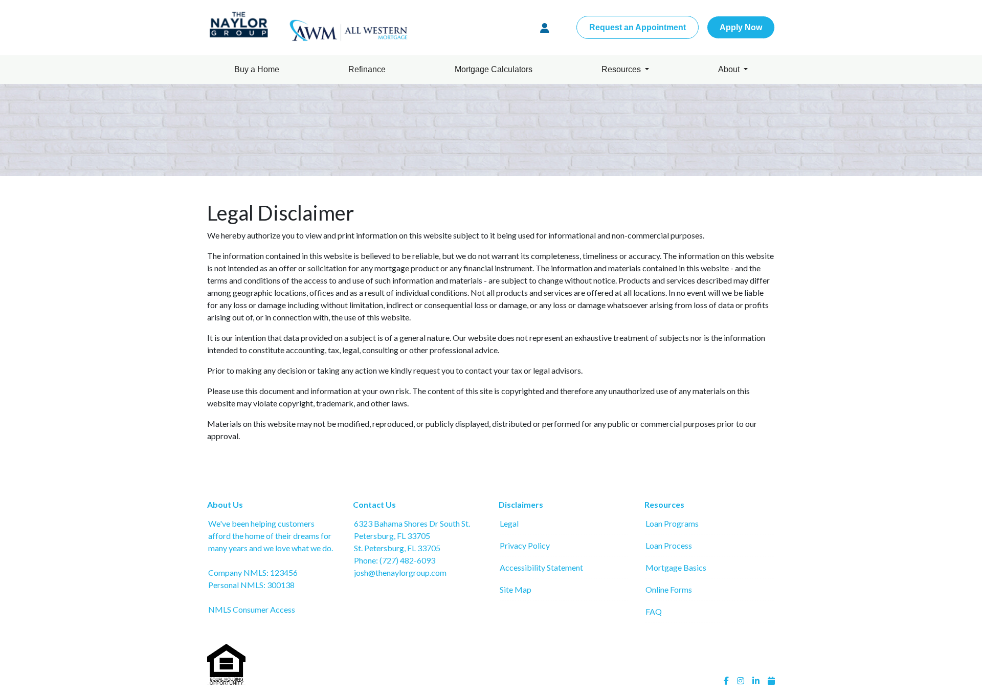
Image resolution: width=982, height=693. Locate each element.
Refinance (367, 69)
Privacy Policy (525, 545)
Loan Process (668, 545)
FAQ (653, 611)
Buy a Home (256, 69)
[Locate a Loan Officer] (544, 27)
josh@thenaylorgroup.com (400, 572)
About (730, 69)
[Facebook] (726, 681)
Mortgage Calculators (493, 69)
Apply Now (741, 27)
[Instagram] (740, 681)
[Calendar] (771, 681)
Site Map (515, 589)
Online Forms (668, 589)
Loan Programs (672, 523)
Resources (622, 69)
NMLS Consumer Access (251, 609)
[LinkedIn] (756, 681)
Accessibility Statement (541, 567)
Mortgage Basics (675, 567)
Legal (509, 523)
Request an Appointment (637, 27)
